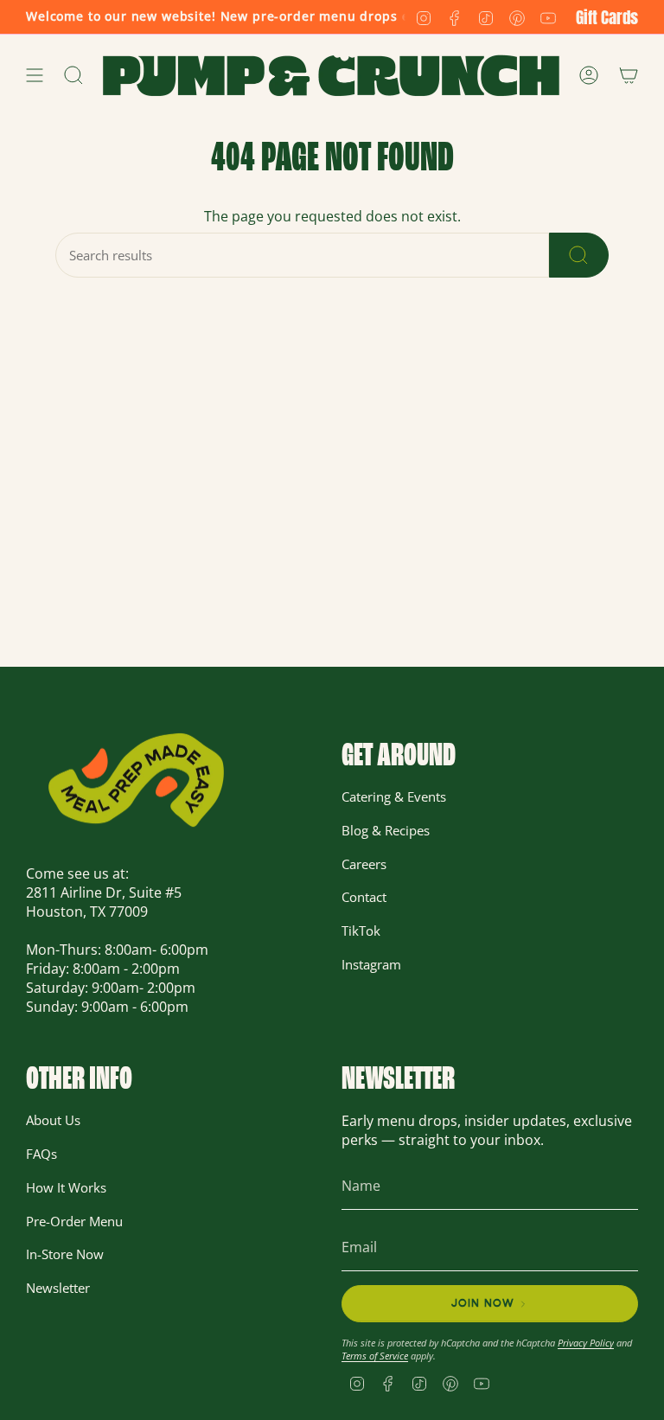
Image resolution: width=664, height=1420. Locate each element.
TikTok (361, 930)
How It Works (66, 1187)
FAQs (41, 1153)
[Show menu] (34, 75)
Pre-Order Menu (74, 1221)
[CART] (628, 75)
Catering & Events (394, 796)
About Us (53, 1120)
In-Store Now (65, 1254)
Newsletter (58, 1287)
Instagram (371, 964)
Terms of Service (375, 1355)
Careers (364, 864)
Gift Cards (607, 17)
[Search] (579, 255)
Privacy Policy (586, 1342)
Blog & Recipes (386, 830)
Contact (364, 896)
